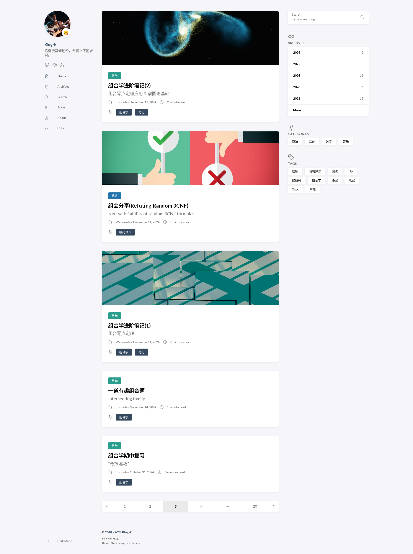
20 (255, 506)
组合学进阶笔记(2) (129, 85)
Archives (296, 43)
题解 (295, 171)
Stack (114, 543)
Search (296, 14)
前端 (313, 189)
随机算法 (315, 171)
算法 (295, 141)
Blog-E (50, 44)
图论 (335, 171)
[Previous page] (107, 506)
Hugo (116, 538)
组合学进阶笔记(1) (129, 325)
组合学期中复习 (126, 455)
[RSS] (61, 66)
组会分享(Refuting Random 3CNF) (148, 205)
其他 (312, 141)
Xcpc (295, 189)
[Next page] (274, 506)
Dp (351, 171)
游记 (335, 180)
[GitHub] (47, 66)
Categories (298, 134)
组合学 (316, 180)
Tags (292, 163)
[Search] (362, 17)
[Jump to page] (227, 506)
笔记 (352, 180)
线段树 (296, 180)
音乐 (346, 141)
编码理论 (125, 232)
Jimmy (136, 543)
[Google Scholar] (54, 66)
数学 (329, 141)
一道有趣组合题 (126, 390)
